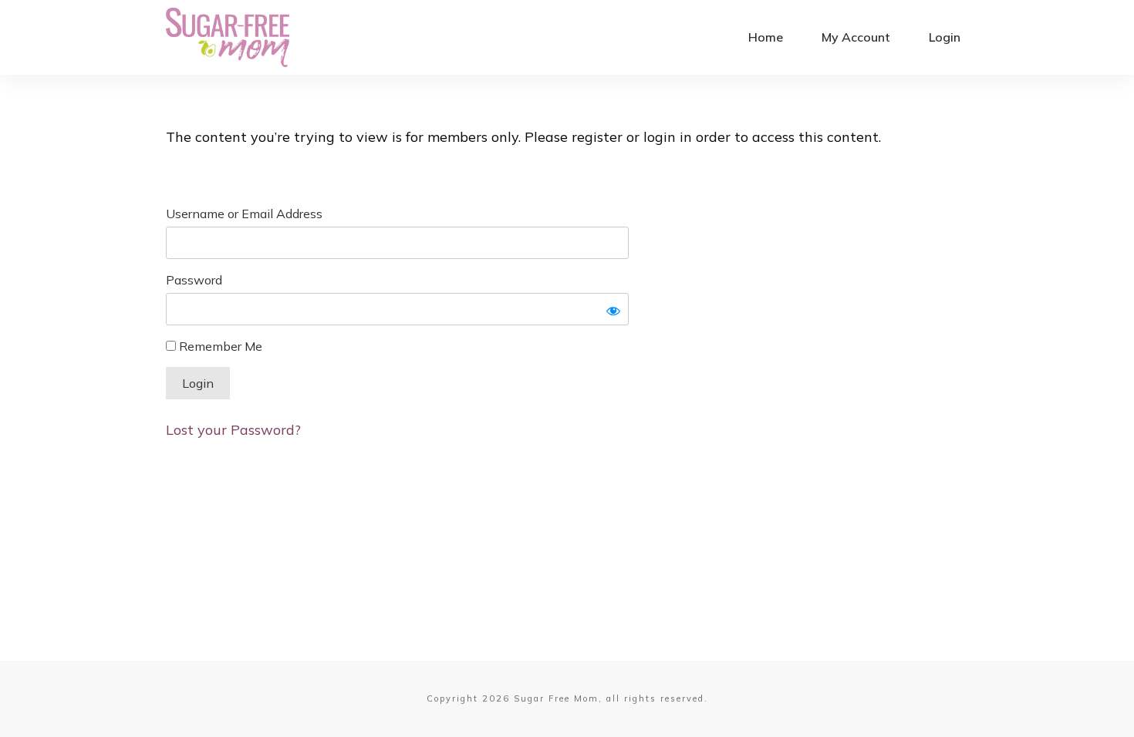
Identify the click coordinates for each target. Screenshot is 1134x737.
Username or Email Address (244, 213)
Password (194, 280)
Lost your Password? (233, 430)
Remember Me (219, 346)
